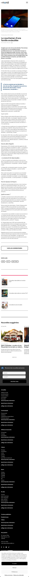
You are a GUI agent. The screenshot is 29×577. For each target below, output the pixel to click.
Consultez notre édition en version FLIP (17, 281)
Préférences (14, 572)
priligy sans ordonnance (7, 406)
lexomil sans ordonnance (7, 403)
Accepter (14, 563)
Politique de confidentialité (18, 575)
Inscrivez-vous (14, 381)
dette (8, 261)
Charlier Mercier (6, 42)
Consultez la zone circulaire (15, 305)
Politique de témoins (9, 575)
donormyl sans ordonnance (8, 400)
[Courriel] (11, 42)
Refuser (14, 567)
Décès (3, 261)
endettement (15, 261)
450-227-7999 (4, 541)
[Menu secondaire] (27, 2)
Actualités (3, 326)
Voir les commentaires (14, 248)
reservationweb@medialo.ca (7, 543)
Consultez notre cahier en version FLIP (18, 293)
